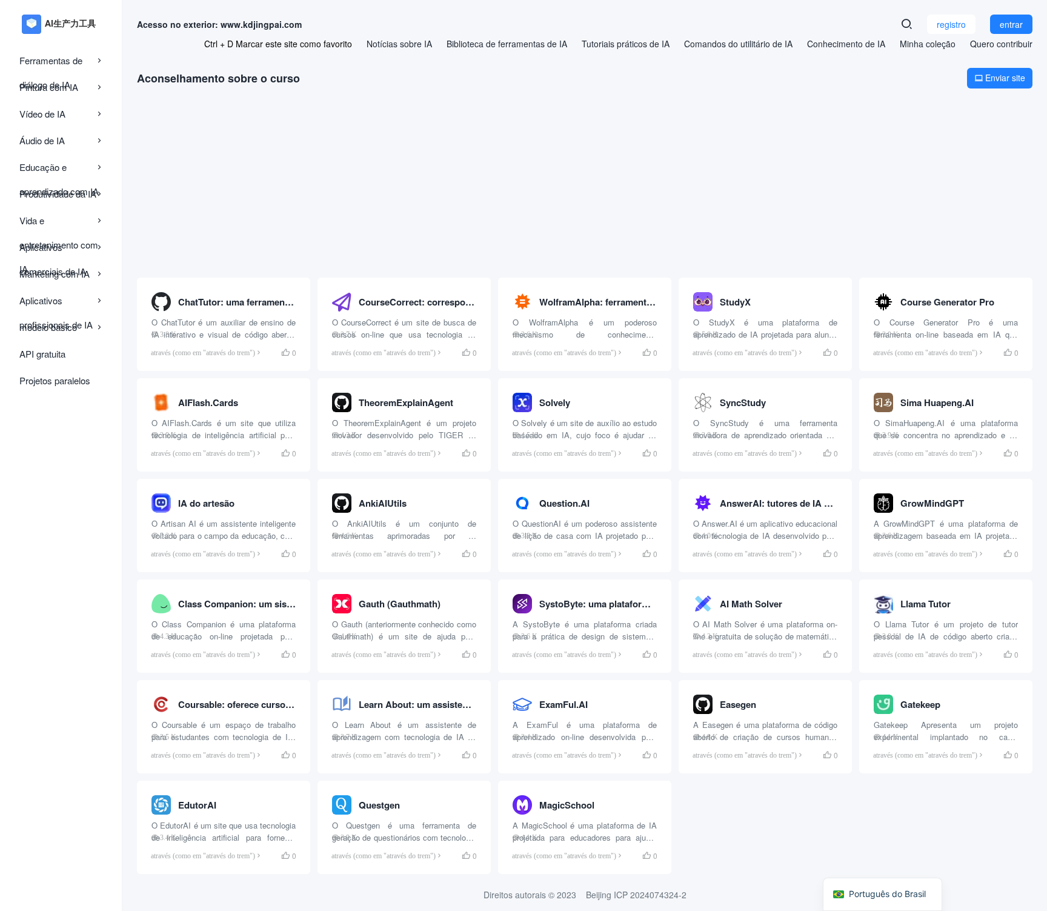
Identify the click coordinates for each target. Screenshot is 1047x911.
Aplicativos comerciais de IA (52, 250)
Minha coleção (928, 44)
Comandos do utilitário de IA (738, 44)
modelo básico (48, 327)
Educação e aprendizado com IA (59, 170)
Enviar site (999, 78)
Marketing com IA (54, 273)
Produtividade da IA (57, 193)
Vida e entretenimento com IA (58, 223)
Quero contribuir (1001, 44)
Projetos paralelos (54, 380)
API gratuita (42, 353)
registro (951, 24)
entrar (1011, 24)
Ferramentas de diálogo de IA (50, 63)
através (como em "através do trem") (203, 352)
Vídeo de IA (42, 113)
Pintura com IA (48, 87)
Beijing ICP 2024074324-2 (636, 895)
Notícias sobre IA (399, 44)
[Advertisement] (584, 183)
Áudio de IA (42, 140)
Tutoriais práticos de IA (626, 44)
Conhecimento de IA (846, 44)
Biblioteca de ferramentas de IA (507, 44)
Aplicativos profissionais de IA (56, 303)
